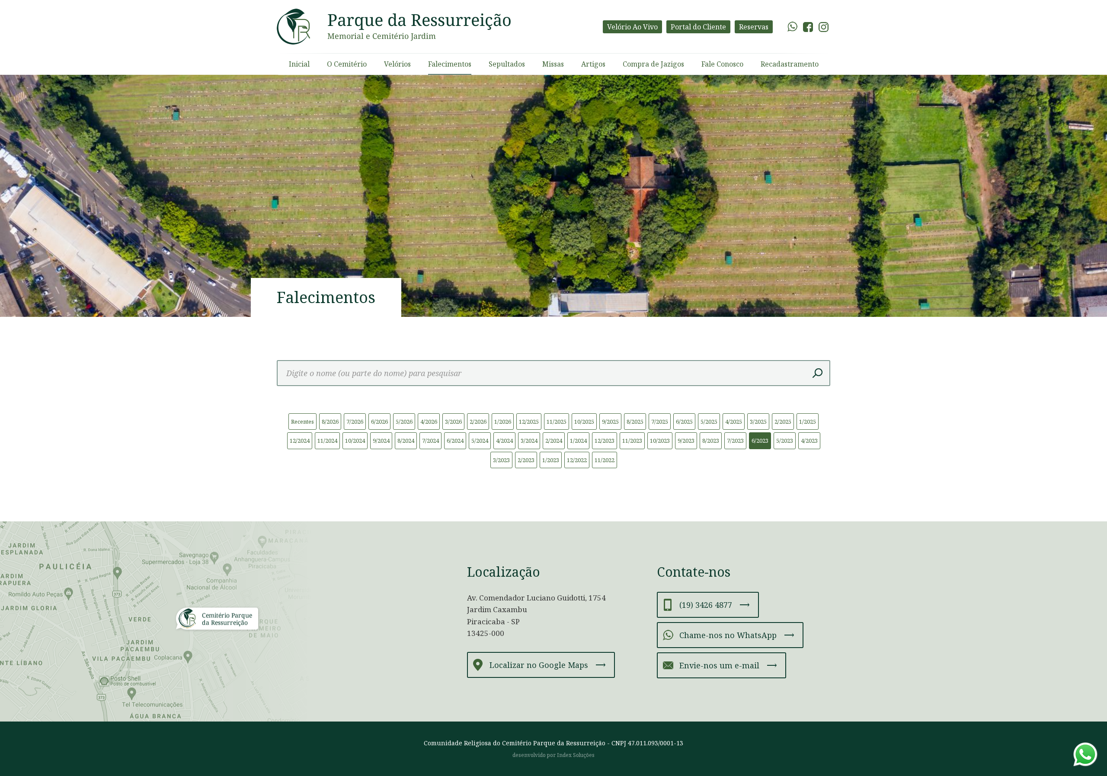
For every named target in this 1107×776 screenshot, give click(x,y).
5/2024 (479, 440)
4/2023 (809, 440)
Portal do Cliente (698, 27)
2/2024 (553, 440)
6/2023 (760, 440)
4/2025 (733, 421)
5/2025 (709, 421)
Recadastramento (790, 64)
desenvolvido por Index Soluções (553, 755)
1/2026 (502, 421)
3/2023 (501, 460)
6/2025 (684, 421)
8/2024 (405, 440)
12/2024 (300, 440)
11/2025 (556, 421)
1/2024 (578, 440)
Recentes (302, 421)
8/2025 (635, 421)
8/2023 (710, 440)
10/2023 (660, 440)
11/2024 (327, 440)
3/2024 (529, 440)
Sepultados (507, 64)
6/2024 (455, 440)
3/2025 (758, 421)
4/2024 (504, 440)
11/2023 (632, 440)
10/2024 (355, 440)
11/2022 (604, 460)
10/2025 (584, 421)
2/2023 (526, 460)
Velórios (397, 64)
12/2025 (529, 421)
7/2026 (354, 421)
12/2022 (577, 460)
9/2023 (686, 440)
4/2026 (428, 421)
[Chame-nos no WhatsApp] (1085, 754)
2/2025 (782, 421)
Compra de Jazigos (653, 64)
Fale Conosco (722, 64)
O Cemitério (347, 64)
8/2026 (330, 421)
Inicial (299, 64)
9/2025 (610, 421)
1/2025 (807, 421)
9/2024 (381, 440)
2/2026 (478, 421)
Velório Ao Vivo (632, 27)
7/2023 (735, 440)
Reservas (753, 27)
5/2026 (404, 421)
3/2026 (453, 421)
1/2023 (550, 460)
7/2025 (659, 421)
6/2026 (379, 421)
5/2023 (784, 440)
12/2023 (604, 440)
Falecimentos (449, 64)
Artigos (593, 64)
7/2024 (430, 440)
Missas (553, 64)
